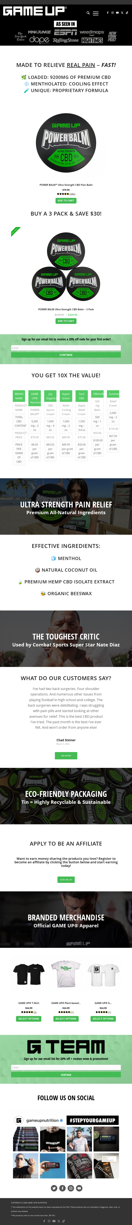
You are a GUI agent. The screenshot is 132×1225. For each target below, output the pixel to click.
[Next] (113, 690)
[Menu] (94, 13)
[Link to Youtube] (117, 12)
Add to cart (66, 200)
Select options (28, 1018)
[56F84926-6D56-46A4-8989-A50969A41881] (66, 1145)
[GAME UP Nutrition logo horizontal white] (35, 12)
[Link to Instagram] (112, 12)
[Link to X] (122, 12)
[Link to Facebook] (107, 12)
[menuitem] (86, 13)
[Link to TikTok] (127, 12)
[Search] (86, 13)
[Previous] (18, 690)
